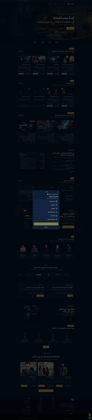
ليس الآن (46, 227)
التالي (46, 224)
